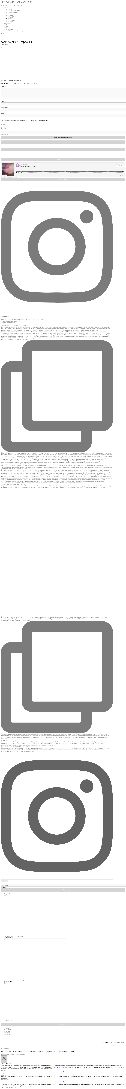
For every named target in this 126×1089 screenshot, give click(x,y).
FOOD (9, 14)
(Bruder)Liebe (8, 1020)
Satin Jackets (3, 177)
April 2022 (7, 1028)
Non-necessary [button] (5, 1079)
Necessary (3, 1073)
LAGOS (10, 18)
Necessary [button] (3, 1070)
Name (2, 101)
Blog (5, 24)
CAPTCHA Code (5, 134)
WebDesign (7, 23)
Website (2, 113)
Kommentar (4, 86)
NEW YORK (11, 17)
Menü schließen (5, 1048)
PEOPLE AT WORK (14, 11)
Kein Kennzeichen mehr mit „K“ (13, 936)
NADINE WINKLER (16, 2)
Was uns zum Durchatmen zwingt (14, 980)
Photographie (8, 8)
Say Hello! (7, 28)
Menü (2, 34)
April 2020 (7, 1031)
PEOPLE (10, 9)
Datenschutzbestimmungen (16, 31)
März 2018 (7, 1033)
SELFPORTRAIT (13, 12)
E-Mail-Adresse (5, 107)
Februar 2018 (7, 1034)
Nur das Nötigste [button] (14, 1054)
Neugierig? (22, 1054)
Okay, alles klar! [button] (5, 1054)
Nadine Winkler (121, 1042)
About (6, 26)
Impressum (11, 29)
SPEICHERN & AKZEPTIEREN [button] (10, 1087)
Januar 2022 (7, 1030)
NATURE (10, 15)
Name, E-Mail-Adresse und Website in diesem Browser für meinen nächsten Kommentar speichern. (25, 120)
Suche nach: (4, 882)
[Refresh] (3, 128)
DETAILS (10, 21)
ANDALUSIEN (12, 20)
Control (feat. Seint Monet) (12, 177)
